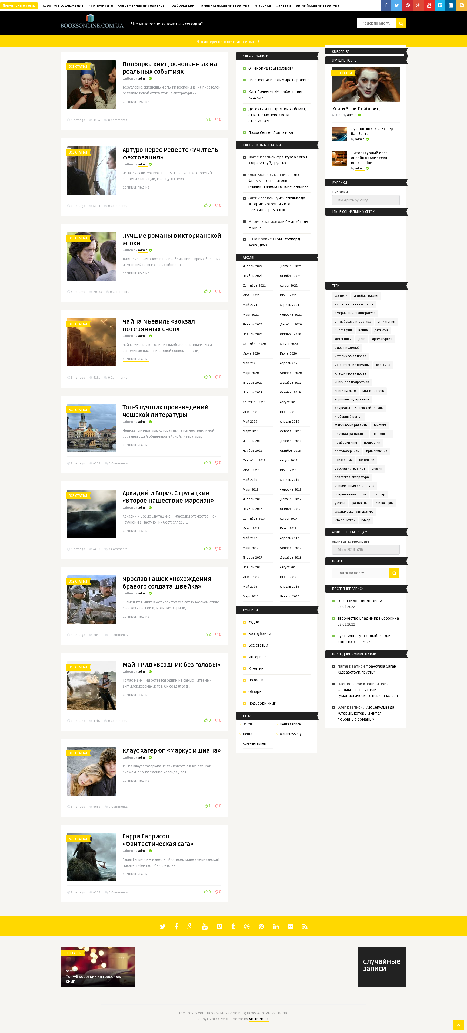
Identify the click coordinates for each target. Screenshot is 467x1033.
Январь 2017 (252, 558)
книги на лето (345, 391)
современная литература (141, 6)
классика (262, 6)
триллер (378, 494)
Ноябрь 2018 (252, 451)
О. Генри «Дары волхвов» (270, 68)
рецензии (366, 460)
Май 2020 (250, 363)
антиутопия (386, 322)
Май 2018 (250, 480)
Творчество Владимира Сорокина (279, 80)
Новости (255, 680)
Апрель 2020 (289, 363)
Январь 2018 (252, 499)
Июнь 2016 (288, 577)
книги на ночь (373, 391)
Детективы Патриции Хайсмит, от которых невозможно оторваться (277, 115)
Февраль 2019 (291, 431)
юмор (365, 520)
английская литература (317, 6)
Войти (247, 724)
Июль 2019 (251, 412)
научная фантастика (350, 434)
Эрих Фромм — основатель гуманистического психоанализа (278, 180)
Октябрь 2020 (290, 334)
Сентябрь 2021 (254, 286)
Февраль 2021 (291, 315)
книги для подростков (352, 382)
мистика (380, 425)
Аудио (253, 622)
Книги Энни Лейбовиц (356, 109)
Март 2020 (251, 373)
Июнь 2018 (288, 470)
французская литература (354, 512)
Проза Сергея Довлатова (270, 132)
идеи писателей (347, 348)
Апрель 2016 (289, 587)
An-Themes (259, 1019)
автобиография (366, 296)
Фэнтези (283, 6)
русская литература (350, 469)
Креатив (255, 668)
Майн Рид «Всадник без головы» (171, 664)
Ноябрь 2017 (252, 509)
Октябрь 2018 (290, 451)
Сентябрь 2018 (254, 460)
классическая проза (350, 374)
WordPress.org (291, 734)
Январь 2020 (253, 383)
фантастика (360, 503)
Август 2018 (289, 460)
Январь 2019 (252, 441)
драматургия (382, 339)
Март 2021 (251, 315)
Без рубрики (259, 633)
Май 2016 (250, 587)
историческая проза (350, 356)
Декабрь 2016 (291, 558)
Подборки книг (262, 703)
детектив (381, 330)
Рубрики (340, 192)
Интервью (257, 657)
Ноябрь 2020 (253, 334)
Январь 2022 (253, 266)
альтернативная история (354, 305)
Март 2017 (250, 548)
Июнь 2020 (288, 354)
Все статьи (78, 66)
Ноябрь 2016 (252, 567)
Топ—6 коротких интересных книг (93, 979)
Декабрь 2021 (291, 266)
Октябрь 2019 (290, 392)
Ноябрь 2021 (252, 276)
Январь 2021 (252, 324)
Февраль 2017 (290, 548)
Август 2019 (289, 402)
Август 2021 (289, 286)
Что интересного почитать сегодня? (167, 23)
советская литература (352, 477)
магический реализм (351, 425)
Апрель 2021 (289, 305)
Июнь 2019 (288, 412)
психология (344, 460)
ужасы (340, 503)
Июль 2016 (251, 577)
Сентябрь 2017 (254, 519)
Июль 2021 (251, 295)
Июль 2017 (251, 528)
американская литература (225, 6)
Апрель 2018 (289, 480)
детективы (343, 339)
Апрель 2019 (289, 422)
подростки (372, 443)
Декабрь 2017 (290, 499)
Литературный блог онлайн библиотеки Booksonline (369, 158)
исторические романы (352, 365)
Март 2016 (251, 596)
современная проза (350, 494)
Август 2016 (289, 567)
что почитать (100, 6)
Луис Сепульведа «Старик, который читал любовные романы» (276, 204)
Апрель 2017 (289, 538)
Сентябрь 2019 (254, 402)
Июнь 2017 (288, 528)
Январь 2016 (289, 596)
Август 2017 (288, 519)
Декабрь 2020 (291, 324)
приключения (377, 451)
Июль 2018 (251, 470)
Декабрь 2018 (291, 441)
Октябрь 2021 (290, 276)
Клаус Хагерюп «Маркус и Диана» (172, 750)
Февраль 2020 (291, 373)
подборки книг (182, 6)
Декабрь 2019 (291, 383)
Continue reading (136, 102)
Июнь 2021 (288, 295)
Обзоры (255, 691)
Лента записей (291, 724)
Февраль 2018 (291, 490)
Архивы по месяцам (350, 541)
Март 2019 (251, 431)
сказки (377, 469)
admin (143, 79)
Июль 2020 (251, 354)
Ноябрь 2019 (252, 392)
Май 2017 (250, 538)
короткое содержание (63, 6)
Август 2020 (289, 344)
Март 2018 (251, 490)
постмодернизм (347, 451)
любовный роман (348, 417)
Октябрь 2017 (290, 509)
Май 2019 (250, 422)
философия (385, 503)
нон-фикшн (382, 434)
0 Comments (117, 120)
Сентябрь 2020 (254, 344)
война (363, 330)
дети (361, 339)
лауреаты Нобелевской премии (359, 408)
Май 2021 (250, 305)
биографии (343, 330)
